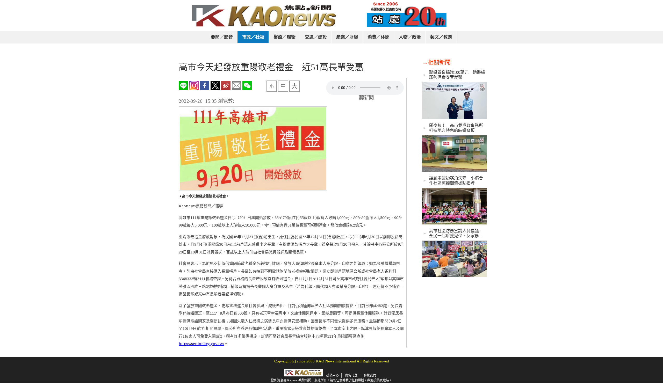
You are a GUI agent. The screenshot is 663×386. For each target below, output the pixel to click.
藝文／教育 (441, 37)
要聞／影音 (222, 37)
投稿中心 (332, 375)
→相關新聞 (436, 62)
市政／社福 (253, 37)
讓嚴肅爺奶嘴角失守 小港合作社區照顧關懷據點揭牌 (456, 180)
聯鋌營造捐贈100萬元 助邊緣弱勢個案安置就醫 (457, 74)
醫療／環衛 (284, 37)
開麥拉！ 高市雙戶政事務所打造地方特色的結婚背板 (456, 128)
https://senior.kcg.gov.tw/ (201, 343)
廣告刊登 (351, 375)
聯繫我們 (370, 375)
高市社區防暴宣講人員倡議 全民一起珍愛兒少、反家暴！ (456, 233)
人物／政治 (410, 37)
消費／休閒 (378, 37)
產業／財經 (347, 37)
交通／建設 (316, 37)
